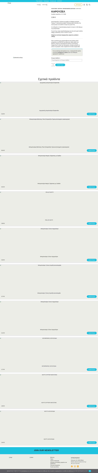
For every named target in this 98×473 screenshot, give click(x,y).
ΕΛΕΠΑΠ (59, 1)
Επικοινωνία (53, 1)
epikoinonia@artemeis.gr (80, 461)
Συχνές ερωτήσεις (54, 466)
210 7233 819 (76, 463)
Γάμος (38, 4)
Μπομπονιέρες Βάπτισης (69, 8)
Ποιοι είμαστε (39, 1)
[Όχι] (96, 471)
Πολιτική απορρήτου (55, 465)
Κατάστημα (54, 8)
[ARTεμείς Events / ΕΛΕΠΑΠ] (9, 4)
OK (89, 470)
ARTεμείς (78, 4)
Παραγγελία (60, 64)
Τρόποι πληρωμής (54, 460)
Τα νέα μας (46, 1)
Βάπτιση (44, 4)
